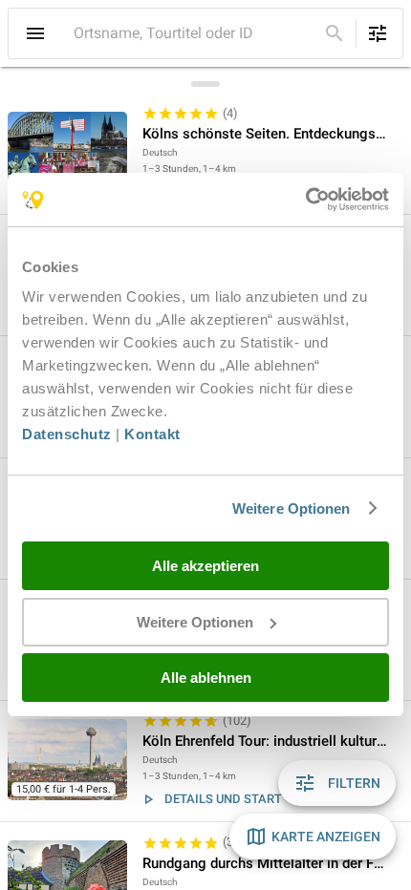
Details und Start (223, 799)
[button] (205, 154)
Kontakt (152, 434)
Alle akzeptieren (205, 566)
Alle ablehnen (206, 677)
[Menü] (35, 33)
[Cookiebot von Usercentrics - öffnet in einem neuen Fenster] (305, 199)
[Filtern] (378, 33)
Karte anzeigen (325, 836)
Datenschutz (67, 434)
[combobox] (194, 33)
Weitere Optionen (291, 508)
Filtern (354, 783)
